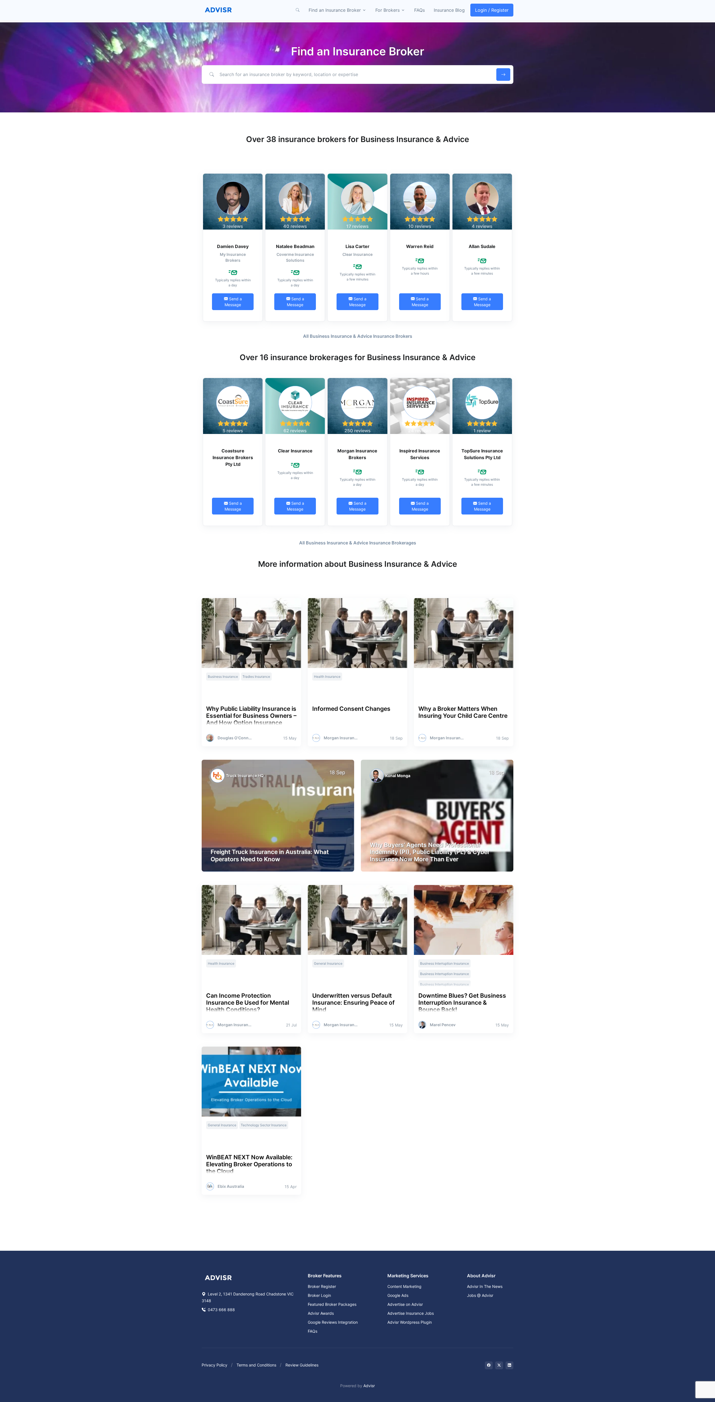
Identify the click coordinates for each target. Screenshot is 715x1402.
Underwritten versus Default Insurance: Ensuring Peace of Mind (353, 1002)
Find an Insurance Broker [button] (335, 10)
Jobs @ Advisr (480, 1295)
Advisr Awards (321, 1313)
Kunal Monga (397, 775)
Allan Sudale (482, 246)
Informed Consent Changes (351, 708)
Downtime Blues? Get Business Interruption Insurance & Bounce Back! (462, 1002)
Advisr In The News (484, 1286)
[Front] (218, 10)
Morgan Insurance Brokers (357, 454)
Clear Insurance (295, 451)
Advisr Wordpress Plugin (409, 1322)
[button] (297, 10)
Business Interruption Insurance (444, 963)
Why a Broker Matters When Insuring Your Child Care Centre (462, 712)
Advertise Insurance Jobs (410, 1313)
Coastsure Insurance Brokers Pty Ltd (233, 457)
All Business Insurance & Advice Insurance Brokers (357, 336)
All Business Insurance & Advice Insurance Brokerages (357, 543)
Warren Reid (419, 246)
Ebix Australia (231, 1186)
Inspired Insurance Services (419, 454)
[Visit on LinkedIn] (509, 1365)
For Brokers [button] (387, 10)
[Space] (218, 1277)
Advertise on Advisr (405, 1304)
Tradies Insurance (256, 676)
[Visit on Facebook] (489, 1365)
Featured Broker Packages (332, 1304)
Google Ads (397, 1295)
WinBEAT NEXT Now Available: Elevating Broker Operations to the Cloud (249, 1164)
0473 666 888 (221, 1309)
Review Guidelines (301, 1365)
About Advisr (481, 1275)
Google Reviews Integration (333, 1322)
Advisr (369, 1385)
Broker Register (322, 1286)
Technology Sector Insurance (264, 1125)
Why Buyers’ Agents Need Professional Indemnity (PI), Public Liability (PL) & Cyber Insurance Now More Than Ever (430, 851)
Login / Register (492, 10)
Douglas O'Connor (235, 738)
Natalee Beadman (295, 246)
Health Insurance (327, 676)
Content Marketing (404, 1286)
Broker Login (319, 1295)
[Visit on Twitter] (499, 1365)
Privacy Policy (214, 1365)
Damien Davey (233, 246)
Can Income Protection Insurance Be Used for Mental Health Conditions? (247, 1002)
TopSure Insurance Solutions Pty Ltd (482, 454)
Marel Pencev (443, 1025)
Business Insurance (223, 676)
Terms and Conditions (256, 1365)
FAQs (419, 10)
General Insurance (328, 963)
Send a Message (233, 301)
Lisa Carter (357, 246)
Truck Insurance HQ (245, 775)
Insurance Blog (449, 10)
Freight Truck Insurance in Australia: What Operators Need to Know (270, 855)
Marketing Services (407, 1275)
